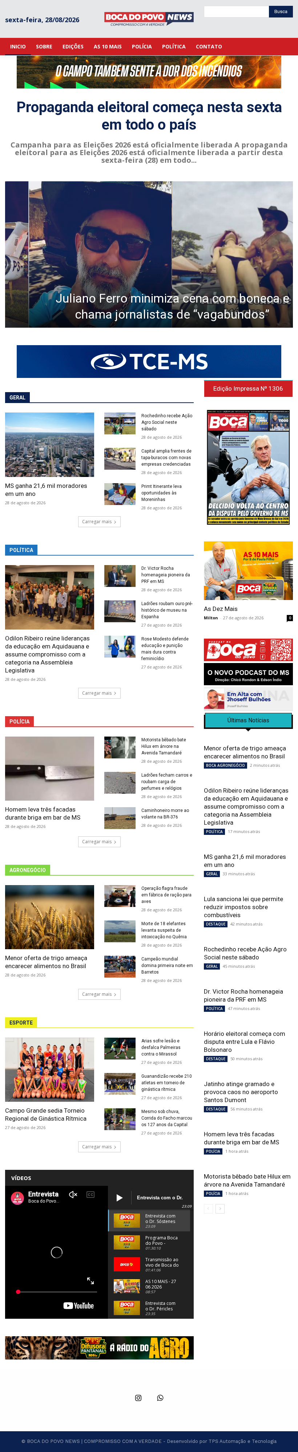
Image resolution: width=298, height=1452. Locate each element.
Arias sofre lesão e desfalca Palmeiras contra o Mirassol (161, 1047)
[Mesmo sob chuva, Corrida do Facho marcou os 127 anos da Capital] (120, 1119)
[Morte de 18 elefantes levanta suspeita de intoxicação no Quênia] (120, 931)
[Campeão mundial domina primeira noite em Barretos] (120, 967)
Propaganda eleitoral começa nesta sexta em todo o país (149, 116)
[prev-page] (208, 1209)
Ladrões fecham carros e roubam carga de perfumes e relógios (166, 782)
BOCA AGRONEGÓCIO (225, 765)
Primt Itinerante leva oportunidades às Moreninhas (161, 493)
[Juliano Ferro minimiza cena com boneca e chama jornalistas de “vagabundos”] (149, 254)
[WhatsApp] (160, 1398)
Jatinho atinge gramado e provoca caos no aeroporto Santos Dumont (241, 1092)
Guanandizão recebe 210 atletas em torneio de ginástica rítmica (166, 1083)
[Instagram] (138, 1398)
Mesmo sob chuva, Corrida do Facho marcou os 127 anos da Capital (166, 1118)
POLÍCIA (213, 1151)
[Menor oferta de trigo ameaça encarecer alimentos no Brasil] (49, 917)
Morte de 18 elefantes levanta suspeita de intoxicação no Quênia (164, 930)
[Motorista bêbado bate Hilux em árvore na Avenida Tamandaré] (120, 747)
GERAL (212, 873)
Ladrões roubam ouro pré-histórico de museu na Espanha (167, 610)
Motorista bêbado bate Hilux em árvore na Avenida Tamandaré (163, 746)
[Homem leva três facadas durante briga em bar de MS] (49, 769)
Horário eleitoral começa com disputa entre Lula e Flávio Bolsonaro (244, 1041)
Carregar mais (97, 521)
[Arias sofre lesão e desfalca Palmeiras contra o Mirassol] (120, 1049)
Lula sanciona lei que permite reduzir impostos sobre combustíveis (243, 907)
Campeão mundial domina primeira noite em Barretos (167, 965)
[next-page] (220, 1209)
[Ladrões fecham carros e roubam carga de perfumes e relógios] (120, 783)
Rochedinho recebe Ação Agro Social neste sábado (166, 422)
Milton (211, 617)
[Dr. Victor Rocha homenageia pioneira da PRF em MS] (120, 576)
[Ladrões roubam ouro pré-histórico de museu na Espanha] (120, 611)
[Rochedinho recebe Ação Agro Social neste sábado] (120, 423)
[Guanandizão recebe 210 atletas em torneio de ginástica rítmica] (120, 1084)
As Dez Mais (221, 608)
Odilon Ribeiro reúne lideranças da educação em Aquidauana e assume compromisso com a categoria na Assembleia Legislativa (47, 654)
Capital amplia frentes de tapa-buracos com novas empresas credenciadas (166, 458)
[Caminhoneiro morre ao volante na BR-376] (120, 818)
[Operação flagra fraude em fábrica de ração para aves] (120, 896)
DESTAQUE (215, 924)
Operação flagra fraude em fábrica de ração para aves (166, 895)
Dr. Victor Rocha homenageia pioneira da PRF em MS (165, 575)
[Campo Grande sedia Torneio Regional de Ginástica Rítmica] (49, 1070)
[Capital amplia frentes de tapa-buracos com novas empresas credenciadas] (120, 459)
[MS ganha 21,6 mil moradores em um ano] (49, 445)
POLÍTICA (214, 831)
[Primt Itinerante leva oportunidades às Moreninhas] (120, 494)
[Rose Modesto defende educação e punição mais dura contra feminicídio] (120, 647)
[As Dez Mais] (248, 570)
